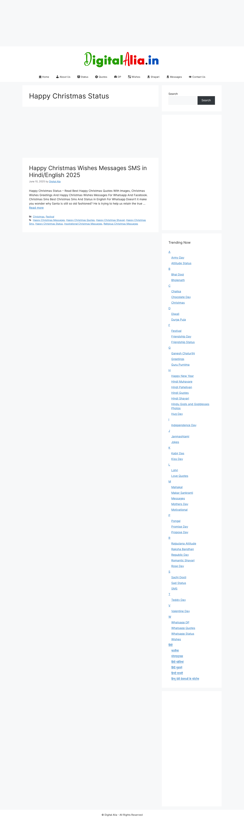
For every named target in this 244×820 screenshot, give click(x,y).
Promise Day (179, 526)
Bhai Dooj (177, 274)
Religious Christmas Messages (121, 223)
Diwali (175, 314)
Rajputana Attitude (183, 543)
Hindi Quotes (180, 393)
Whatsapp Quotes (183, 628)
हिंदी (170, 645)
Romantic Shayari (183, 560)
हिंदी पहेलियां (177, 662)
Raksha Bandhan (182, 549)
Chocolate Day (181, 297)
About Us (65, 76)
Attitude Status (181, 263)
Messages (176, 76)
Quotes (103, 76)
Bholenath (178, 280)
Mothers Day (179, 504)
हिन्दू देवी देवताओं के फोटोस (185, 678)
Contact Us (198, 76)
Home (45, 76)
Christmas (38, 216)
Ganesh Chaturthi (183, 353)
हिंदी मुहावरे (176, 667)
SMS (174, 588)
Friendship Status (183, 342)
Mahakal (177, 487)
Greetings (177, 359)
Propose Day (179, 532)
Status (84, 76)
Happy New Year (182, 376)
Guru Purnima (180, 364)
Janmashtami (180, 436)
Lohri (174, 470)
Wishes (136, 76)
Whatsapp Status (182, 633)
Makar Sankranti (182, 492)
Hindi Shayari (180, 398)
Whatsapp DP (180, 622)
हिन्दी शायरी (177, 673)
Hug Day (177, 414)
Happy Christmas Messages (49, 220)
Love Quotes (179, 476)
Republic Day (180, 554)
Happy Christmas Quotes (80, 220)
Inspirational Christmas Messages (83, 223)
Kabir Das (177, 453)
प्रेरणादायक (177, 656)
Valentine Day (180, 611)
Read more (36, 207)
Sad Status (178, 583)
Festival (50, 216)
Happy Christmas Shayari (110, 220)
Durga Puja (178, 319)
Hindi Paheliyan (181, 387)
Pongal (175, 521)
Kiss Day (177, 459)
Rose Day (177, 566)
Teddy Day (178, 600)
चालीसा (175, 650)
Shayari (155, 76)
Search (173, 93)
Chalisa (176, 291)
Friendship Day (181, 336)
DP (119, 76)
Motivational (179, 509)
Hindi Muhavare (181, 381)
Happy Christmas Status (49, 223)
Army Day (177, 257)
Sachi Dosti (178, 577)
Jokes (175, 442)
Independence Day (183, 425)
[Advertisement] (99, 23)
